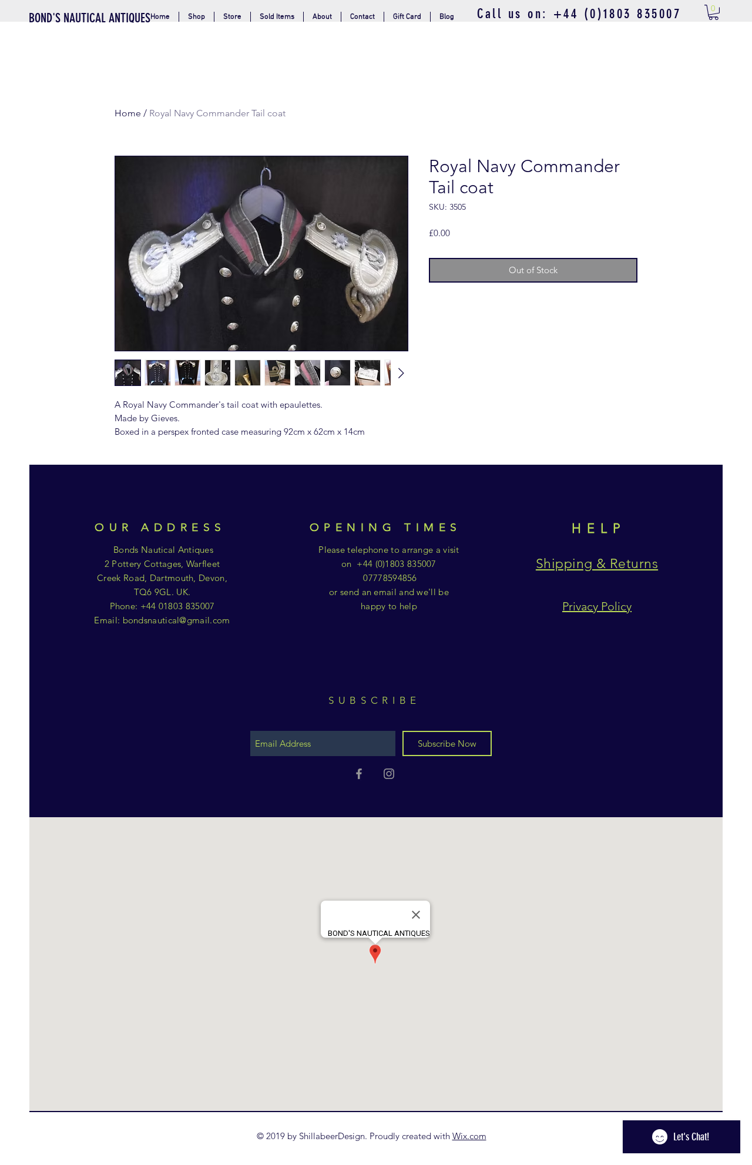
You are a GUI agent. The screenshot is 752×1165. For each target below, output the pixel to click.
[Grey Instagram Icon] (389, 774)
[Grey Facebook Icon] (359, 774)
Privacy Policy (597, 606)
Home (128, 113)
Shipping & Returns (597, 564)
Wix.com (469, 1136)
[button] (232, 17)
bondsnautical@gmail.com (176, 620)
